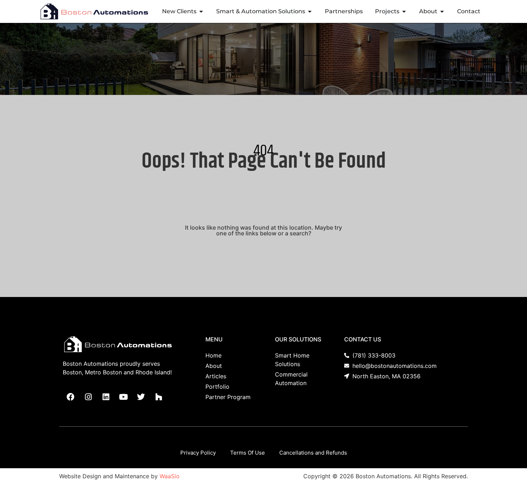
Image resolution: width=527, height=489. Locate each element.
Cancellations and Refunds (313, 452)
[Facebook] (71, 397)
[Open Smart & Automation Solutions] (310, 11)
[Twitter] (141, 397)
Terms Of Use (247, 452)
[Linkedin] (106, 397)
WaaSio (170, 476)
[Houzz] (158, 397)
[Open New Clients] (201, 11)
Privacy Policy (198, 452)
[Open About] (442, 11)
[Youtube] (123, 397)
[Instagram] (88, 397)
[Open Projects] (404, 11)
